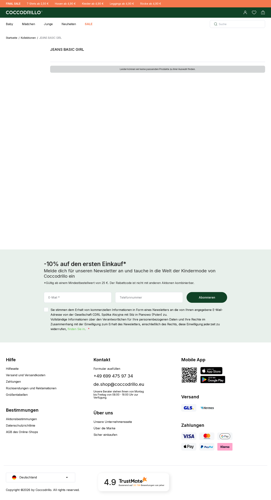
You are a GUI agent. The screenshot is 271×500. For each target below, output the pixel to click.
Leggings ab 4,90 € (122, 3)
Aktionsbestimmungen (21, 419)
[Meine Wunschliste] (254, 12)
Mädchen (28, 24)
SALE (89, 24)
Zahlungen (13, 381)
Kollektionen (28, 37)
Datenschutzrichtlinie (20, 425)
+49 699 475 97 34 (113, 376)
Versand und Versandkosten (25, 375)
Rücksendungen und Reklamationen (31, 388)
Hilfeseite (12, 368)
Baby (9, 24)
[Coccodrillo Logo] (24, 12)
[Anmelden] (245, 12)
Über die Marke (104, 428)
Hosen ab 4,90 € (65, 3)
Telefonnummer (131, 297)
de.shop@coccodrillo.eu (118, 384)
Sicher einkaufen (105, 435)
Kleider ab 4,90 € (93, 3)
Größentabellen (17, 394)
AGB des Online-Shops (22, 432)
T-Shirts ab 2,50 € (38, 3)
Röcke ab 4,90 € (150, 3)
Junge (48, 24)
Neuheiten (69, 24)
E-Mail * (54, 297)
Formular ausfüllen (106, 368)
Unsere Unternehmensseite (112, 422)
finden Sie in (76, 329)
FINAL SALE (13, 3)
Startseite (11, 37)
